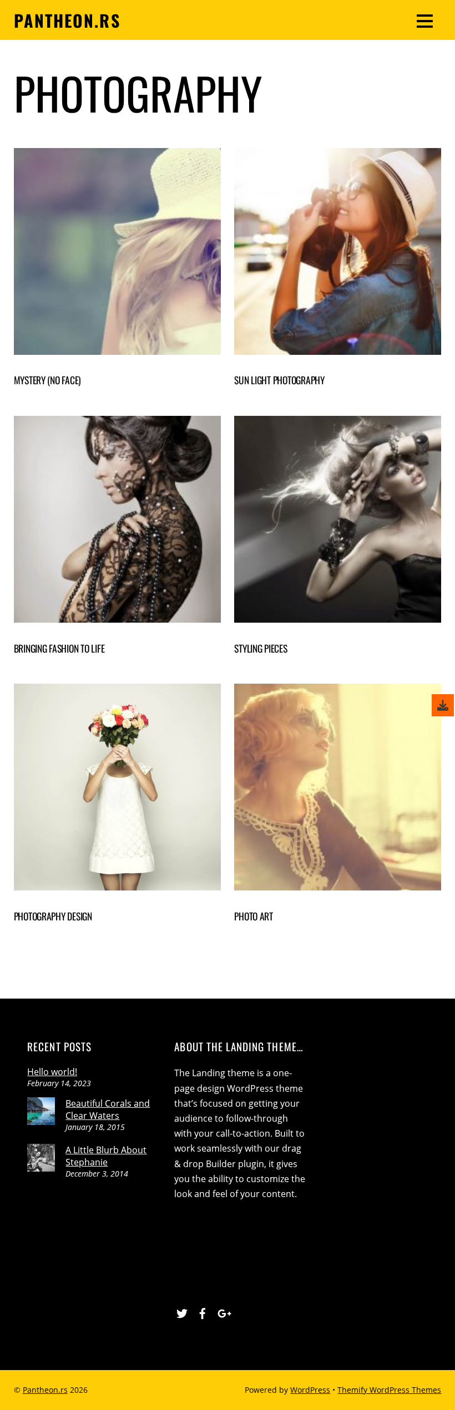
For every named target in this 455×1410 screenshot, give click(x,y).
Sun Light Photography (279, 380)
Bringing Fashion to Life (59, 648)
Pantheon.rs (45, 1389)
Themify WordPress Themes (389, 1389)
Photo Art (253, 916)
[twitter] (182, 1311)
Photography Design (53, 916)
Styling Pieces (260, 648)
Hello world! (52, 1072)
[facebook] (202, 1311)
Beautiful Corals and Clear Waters (107, 1109)
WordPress (310, 1389)
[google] (223, 1311)
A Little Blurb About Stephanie (105, 1156)
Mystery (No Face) (48, 380)
